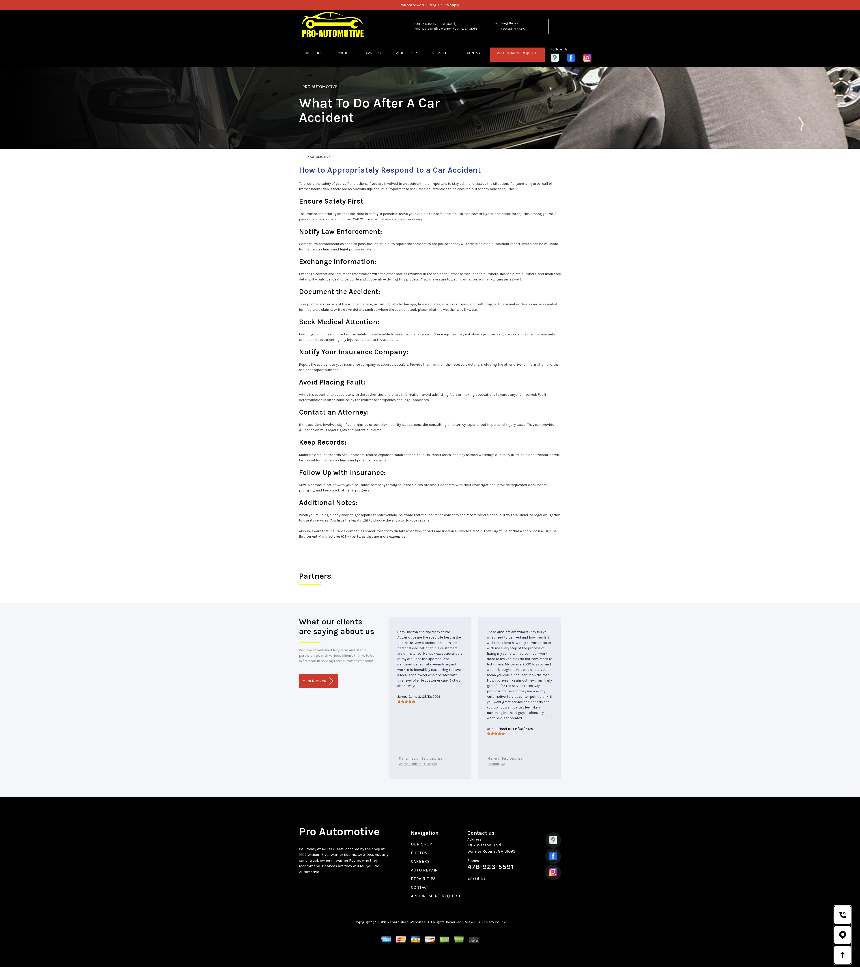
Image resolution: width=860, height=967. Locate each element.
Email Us (476, 878)
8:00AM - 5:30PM (513, 29)
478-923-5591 (443, 24)
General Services (501, 758)
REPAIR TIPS (442, 53)
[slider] (406, 701)
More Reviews (314, 680)
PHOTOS (344, 53)
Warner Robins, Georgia (418, 764)
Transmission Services (417, 758)
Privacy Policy (493, 922)
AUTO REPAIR (406, 53)
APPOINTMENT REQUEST (516, 53)
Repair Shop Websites (406, 922)
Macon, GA (496, 764)
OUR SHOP (314, 53)
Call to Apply (448, 5)
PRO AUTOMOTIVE (320, 86)
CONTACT (474, 53)
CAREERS (373, 53)
